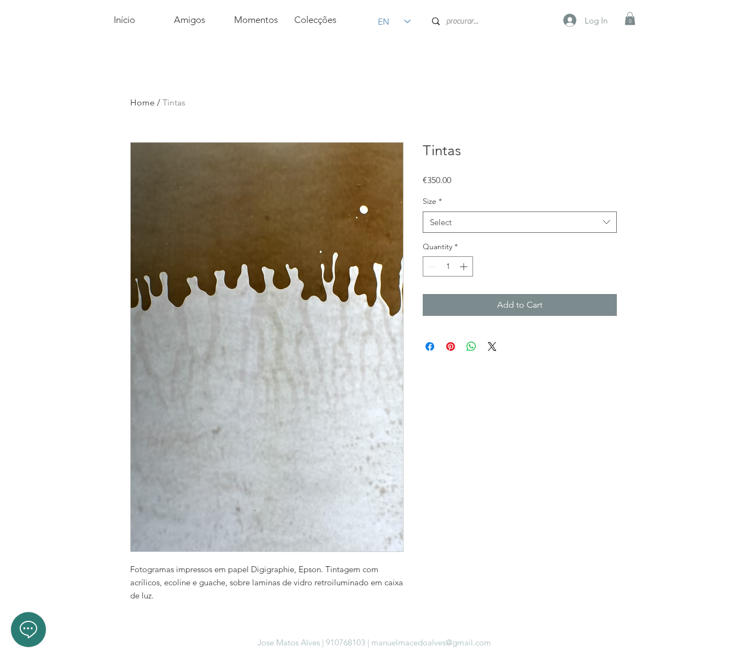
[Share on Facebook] (429, 346)
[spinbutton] (448, 266)
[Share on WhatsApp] (471, 346)
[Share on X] (492, 346)
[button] (630, 18)
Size (432, 201)
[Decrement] (431, 266)
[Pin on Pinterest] (450, 346)
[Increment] (464, 266)
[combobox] (520, 222)
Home (142, 102)
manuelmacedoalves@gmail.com (431, 642)
